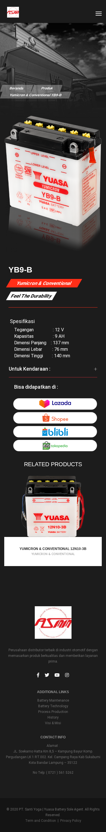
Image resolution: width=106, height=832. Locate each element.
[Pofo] (10, 12)
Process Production (53, 712)
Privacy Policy (70, 821)
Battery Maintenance (53, 700)
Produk (46, 88)
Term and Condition (40, 821)
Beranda (16, 88)
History (53, 717)
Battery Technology (53, 706)
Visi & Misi (53, 723)
